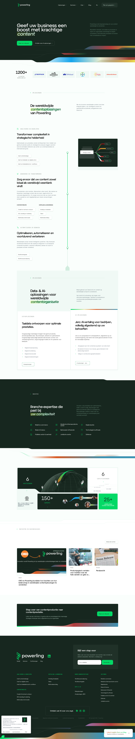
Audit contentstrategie (22, 678)
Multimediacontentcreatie (23, 699)
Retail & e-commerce (106, 678)
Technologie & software (107, 692)
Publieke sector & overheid (107, 695)
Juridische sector (105, 701)
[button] (62, 5)
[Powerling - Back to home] (24, 5)
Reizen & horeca (105, 687)
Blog (41, 661)
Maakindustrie (104, 684)
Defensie (103, 698)
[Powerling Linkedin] (49, 656)
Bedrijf (18, 661)
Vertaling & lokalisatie (53, 678)
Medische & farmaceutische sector (109, 681)
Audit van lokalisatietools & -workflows (26, 684)
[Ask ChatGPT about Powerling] (84, 711)
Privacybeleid (35, 718)
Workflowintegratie (79, 681)
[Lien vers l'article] (41, 569)
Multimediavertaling (53, 684)
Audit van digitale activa (23, 681)
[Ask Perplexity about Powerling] (80, 711)
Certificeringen (34, 661)
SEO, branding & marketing (23, 696)
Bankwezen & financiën (106, 690)
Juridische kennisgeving (68, 718)
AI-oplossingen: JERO (80, 694)
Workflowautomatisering (81, 678)
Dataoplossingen (79, 691)
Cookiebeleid (81, 718)
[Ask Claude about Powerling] (77, 711)
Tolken (49, 681)
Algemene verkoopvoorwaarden (50, 718)
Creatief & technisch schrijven (24, 694)
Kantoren (25, 661)
